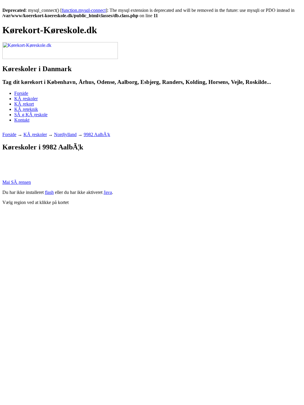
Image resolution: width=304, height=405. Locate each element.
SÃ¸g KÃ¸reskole (31, 114)
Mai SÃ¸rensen (16, 182)
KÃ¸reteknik (26, 109)
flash (49, 192)
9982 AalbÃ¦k (97, 134)
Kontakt (21, 119)
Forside (21, 93)
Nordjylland (65, 134)
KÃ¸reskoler (26, 98)
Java (108, 192)
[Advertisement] (110, 129)
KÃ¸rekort (24, 103)
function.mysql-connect (84, 10)
